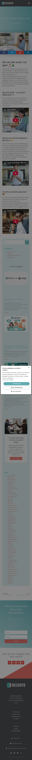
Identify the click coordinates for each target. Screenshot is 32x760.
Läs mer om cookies (7, 380)
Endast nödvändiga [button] (17, 387)
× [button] (28, 367)
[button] (16, 391)
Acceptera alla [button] (16, 383)
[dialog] (16, 380)
